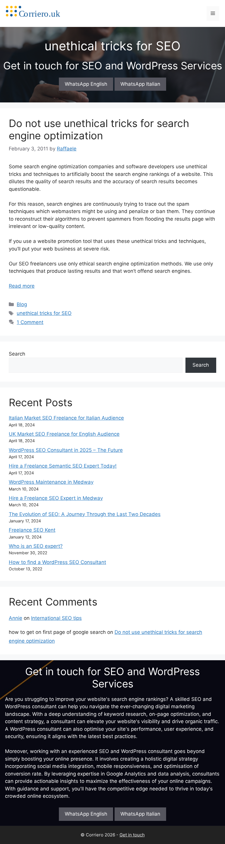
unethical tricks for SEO (44, 313)
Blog (22, 304)
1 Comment (30, 322)
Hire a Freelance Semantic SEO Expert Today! (63, 466)
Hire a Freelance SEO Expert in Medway (56, 498)
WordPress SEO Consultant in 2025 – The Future (66, 450)
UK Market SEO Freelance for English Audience (64, 434)
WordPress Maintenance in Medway (51, 482)
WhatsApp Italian (140, 84)
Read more (22, 286)
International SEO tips (56, 618)
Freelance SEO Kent (32, 530)
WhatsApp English (86, 84)
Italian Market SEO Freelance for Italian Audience (66, 418)
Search (17, 354)
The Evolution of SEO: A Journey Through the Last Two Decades (85, 514)
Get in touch (132, 835)
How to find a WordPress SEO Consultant (57, 562)
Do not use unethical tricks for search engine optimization (99, 129)
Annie (15, 618)
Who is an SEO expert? (36, 546)
